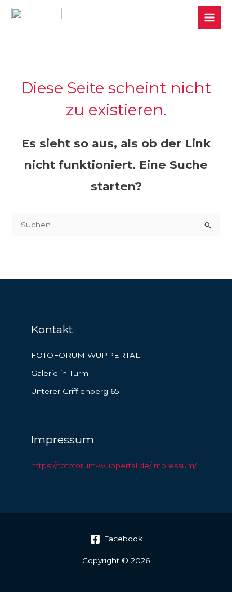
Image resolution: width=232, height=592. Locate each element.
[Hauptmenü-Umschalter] (209, 17)
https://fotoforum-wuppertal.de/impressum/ (114, 465)
